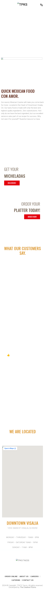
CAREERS (35, 576)
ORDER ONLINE (11, 576)
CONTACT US (28, 580)
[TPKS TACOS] (22, 5)
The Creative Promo (28, 587)
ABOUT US (24, 576)
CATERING (16, 580)
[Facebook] (20, 569)
